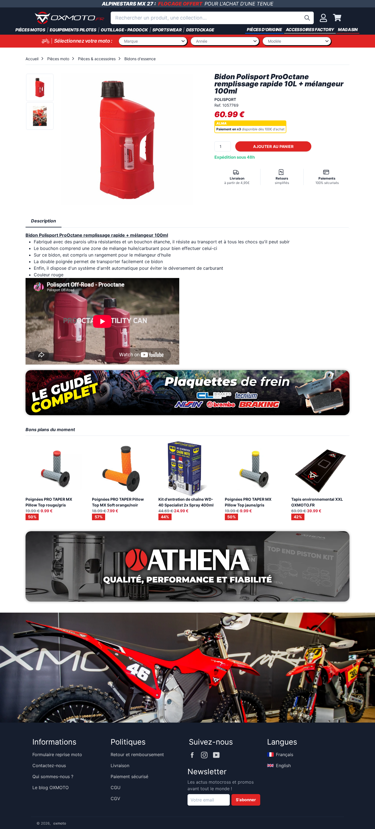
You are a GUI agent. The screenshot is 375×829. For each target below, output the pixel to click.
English (283, 765)
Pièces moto (58, 58)
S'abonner (246, 799)
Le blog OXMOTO (50, 787)
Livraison (120, 765)
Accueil (32, 58)
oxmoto (59, 823)
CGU (116, 787)
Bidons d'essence (140, 58)
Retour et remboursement (137, 754)
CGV (115, 798)
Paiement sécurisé (129, 776)
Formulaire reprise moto (57, 754)
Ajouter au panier (273, 146)
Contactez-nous (49, 765)
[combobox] (212, 18)
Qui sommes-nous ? (52, 776)
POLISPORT (225, 99)
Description (43, 221)
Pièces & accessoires (97, 58)
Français (284, 754)
